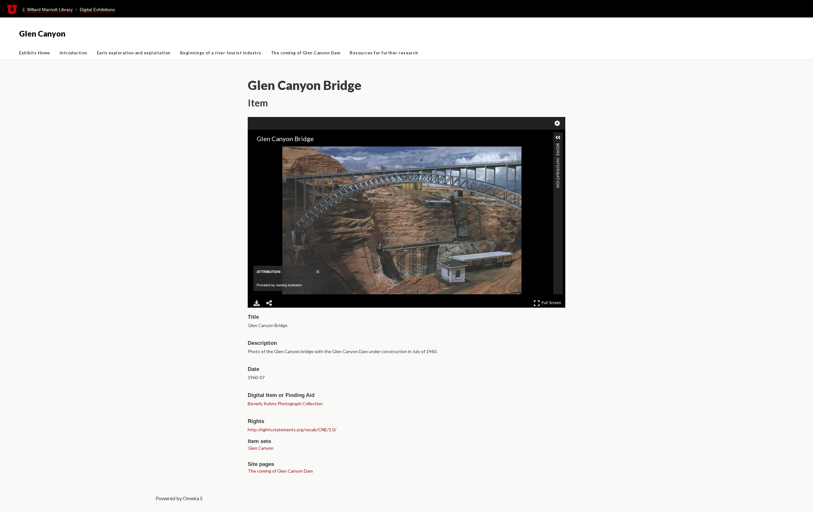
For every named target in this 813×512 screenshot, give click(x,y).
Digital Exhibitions (97, 9)
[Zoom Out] (266, 151)
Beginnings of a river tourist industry (220, 52)
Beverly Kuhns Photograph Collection (285, 403)
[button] (558, 137)
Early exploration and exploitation (134, 52)
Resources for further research (384, 52)
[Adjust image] (283, 151)
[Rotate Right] (275, 151)
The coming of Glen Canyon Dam (305, 52)
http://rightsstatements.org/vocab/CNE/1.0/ (292, 429)
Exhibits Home (34, 52)
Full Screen (552, 301)
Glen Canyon (42, 33)
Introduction (73, 52)
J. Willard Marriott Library (47, 9)
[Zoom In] (257, 151)
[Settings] (557, 123)
